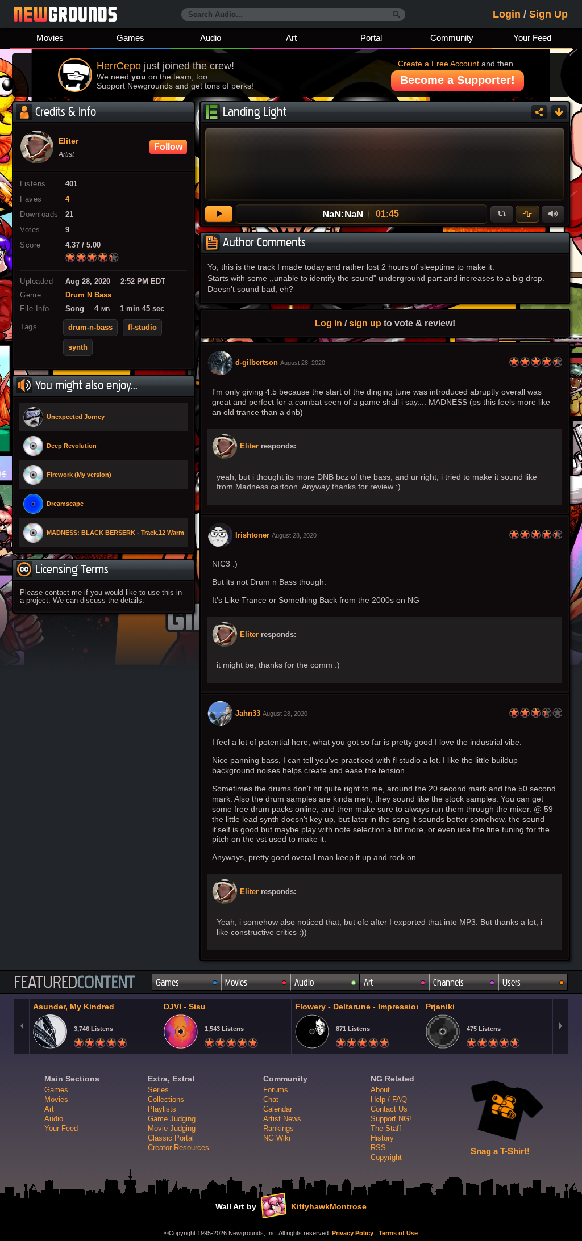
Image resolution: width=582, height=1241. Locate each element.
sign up (365, 323)
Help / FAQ (389, 1099)
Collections (166, 1099)
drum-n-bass (90, 328)
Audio (210, 38)
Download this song (559, 112)
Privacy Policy (352, 1233)
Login (507, 14)
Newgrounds (65, 14)
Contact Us (389, 1109)
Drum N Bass (88, 295)
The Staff (386, 1128)
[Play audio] (218, 214)
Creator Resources (178, 1147)
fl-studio (142, 328)
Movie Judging (172, 1128)
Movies (50, 38)
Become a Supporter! (457, 80)
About (380, 1089)
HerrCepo (119, 66)
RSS (378, 1147)
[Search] (396, 15)
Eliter (249, 446)
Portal (371, 38)
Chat (270, 1099)
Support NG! (391, 1118)
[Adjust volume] (553, 214)
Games (130, 38)
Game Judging (172, 1118)
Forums (275, 1089)
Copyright (386, 1157)
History (382, 1138)
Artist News (282, 1118)
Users (511, 982)
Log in (328, 323)
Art (291, 38)
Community (451, 38)
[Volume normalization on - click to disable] (527, 214)
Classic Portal (171, 1138)
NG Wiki (276, 1138)
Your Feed (532, 38)
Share (539, 112)
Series (158, 1089)
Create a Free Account (438, 63)
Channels (448, 982)
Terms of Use (398, 1233)
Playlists (162, 1109)
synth (78, 347)
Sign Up (548, 14)
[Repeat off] (501, 214)
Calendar (277, 1109)
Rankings (278, 1128)
